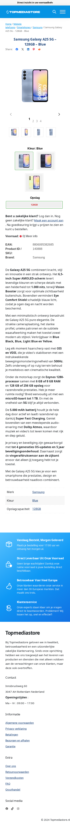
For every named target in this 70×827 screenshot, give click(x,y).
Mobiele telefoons (13, 25)
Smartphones (24, 27)
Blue (35, 500)
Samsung (37, 27)
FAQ (7, 784)
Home (8, 24)
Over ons (10, 766)
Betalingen (11, 735)
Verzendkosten (14, 778)
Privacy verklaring (16, 729)
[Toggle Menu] (63, 12)
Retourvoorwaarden (17, 772)
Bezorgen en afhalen (17, 741)
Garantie (10, 746)
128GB (36, 509)
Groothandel (12, 790)
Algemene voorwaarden (19, 723)
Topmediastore (22, 632)
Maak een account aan (48, 220)
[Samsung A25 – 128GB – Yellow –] (34, 182)
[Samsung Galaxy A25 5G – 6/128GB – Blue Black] (46, 161)
